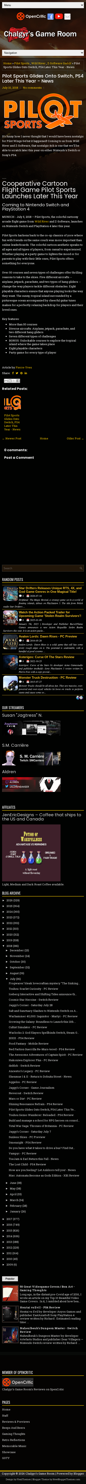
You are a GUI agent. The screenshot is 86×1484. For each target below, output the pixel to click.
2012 (9, 1247)
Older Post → (75, 438)
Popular (10, 1278)
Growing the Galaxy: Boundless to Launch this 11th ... (42, 1022)
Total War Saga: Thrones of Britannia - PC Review (41, 1126)
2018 (9, 946)
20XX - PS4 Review (21, 1038)
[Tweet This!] (17, 373)
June (13, 1183)
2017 (9, 1219)
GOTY (6, 1458)
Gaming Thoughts (13, 1434)
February (16, 1206)
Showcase (9, 1452)
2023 (9, 917)
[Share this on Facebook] (13, 373)
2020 (9, 934)
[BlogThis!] (10, 381)
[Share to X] (14, 381)
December (17, 950)
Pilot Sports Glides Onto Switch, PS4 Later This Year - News (42, 79)
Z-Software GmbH (59, 63)
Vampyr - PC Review (23, 1153)
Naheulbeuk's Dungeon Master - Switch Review (49, 1330)
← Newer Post (11, 438)
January (15, 1211)
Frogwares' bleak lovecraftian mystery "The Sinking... (44, 983)
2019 (9, 940)
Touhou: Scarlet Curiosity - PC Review (33, 989)
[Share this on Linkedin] (26, 373)
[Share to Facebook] (18, 381)
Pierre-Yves (24, 367)
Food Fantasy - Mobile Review (29, 1043)
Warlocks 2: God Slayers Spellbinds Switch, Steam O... (44, 1032)
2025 (9, 906)
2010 (9, 1259)
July (12, 979)
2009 (9, 1264)
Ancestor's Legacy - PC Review (29, 1071)
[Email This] (6, 381)
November (17, 956)
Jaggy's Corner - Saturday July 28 (31, 1005)
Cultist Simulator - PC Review (28, 1027)
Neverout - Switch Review (26, 1093)
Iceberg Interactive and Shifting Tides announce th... (43, 994)
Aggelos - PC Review (23, 1082)
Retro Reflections (13, 1440)
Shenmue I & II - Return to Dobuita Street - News (40, 1076)
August (14, 973)
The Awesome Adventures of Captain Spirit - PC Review (46, 1055)
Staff (5, 1415)
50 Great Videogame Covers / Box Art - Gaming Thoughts (47, 1288)
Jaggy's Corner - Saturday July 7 (30, 1131)
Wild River (38, 63)
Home (7, 63)
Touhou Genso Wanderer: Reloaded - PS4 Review (41, 1115)
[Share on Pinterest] (21, 373)
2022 (9, 923)
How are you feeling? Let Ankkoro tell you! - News (42, 1170)
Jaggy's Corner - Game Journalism (31, 1088)
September (17, 967)
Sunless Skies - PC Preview (27, 1137)
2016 (9, 1224)
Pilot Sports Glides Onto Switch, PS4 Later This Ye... (42, 1109)
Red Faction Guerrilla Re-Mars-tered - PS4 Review (42, 1049)
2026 (9, 900)
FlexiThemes (24, 1479)
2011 (9, 1253)
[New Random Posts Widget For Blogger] (79, 698)
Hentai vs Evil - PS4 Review (40, 1307)
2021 (9, 929)
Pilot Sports (21, 63)
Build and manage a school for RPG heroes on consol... (44, 1120)
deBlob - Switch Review (24, 1065)
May (13, 1188)
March (14, 1200)
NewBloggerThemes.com (66, 1479)
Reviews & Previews (16, 1422)
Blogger (78, 1473)
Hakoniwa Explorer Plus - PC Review (33, 1060)
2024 (9, 912)
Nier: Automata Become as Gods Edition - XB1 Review (44, 1175)
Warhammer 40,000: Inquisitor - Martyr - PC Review (43, 1016)
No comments (32, 87)
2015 (9, 1230)
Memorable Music (14, 1446)
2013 (9, 1242)
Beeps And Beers (13, 1428)
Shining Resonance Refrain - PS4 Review (36, 1104)
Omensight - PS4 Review (25, 1142)
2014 (9, 1236)
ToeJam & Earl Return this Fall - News (34, 1159)
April (13, 1194)
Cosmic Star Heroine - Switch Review (33, 1000)
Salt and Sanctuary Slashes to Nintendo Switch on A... (43, 1011)
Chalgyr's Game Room (40, 1473)
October (15, 961)
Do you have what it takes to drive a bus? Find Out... (42, 1148)
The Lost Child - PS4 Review (27, 1164)
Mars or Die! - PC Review (25, 1098)
